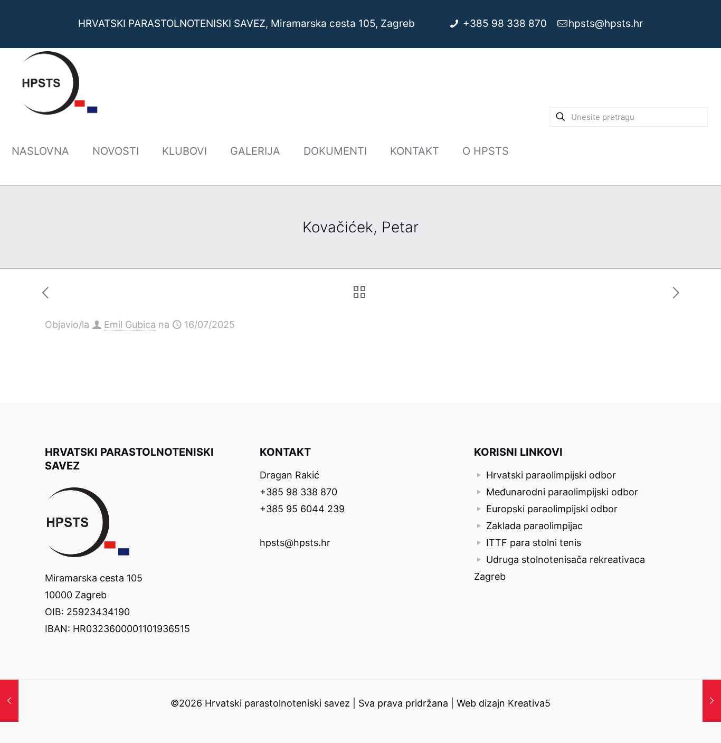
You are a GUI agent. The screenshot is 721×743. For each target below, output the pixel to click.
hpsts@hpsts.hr (605, 23)
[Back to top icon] (670, 721)
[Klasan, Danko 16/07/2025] (712, 701)
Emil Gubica (130, 324)
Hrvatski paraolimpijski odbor (551, 475)
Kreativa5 (529, 703)
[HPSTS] (60, 82)
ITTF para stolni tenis (533, 542)
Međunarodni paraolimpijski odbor (562, 491)
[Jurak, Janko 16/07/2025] (9, 701)
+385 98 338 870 (506, 23)
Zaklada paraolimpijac (534, 525)
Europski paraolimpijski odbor (552, 508)
